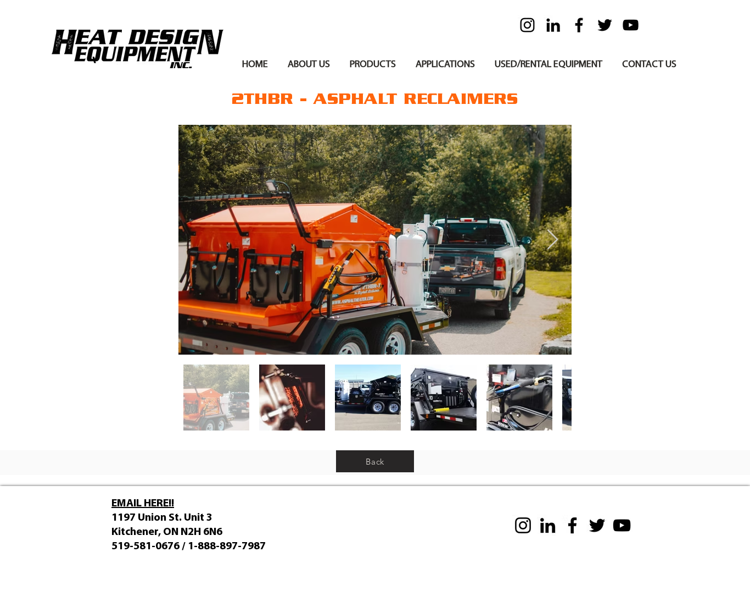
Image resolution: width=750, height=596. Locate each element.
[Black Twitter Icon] (604, 25)
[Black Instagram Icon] (527, 25)
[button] (309, 60)
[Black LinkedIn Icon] (553, 25)
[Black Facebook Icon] (579, 25)
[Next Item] (552, 240)
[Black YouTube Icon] (630, 25)
